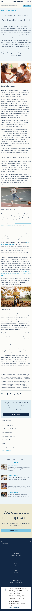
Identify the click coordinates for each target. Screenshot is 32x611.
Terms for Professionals (16, 582)
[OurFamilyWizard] (16, 1)
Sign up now (16, 414)
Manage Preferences (14, 607)
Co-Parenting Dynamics (7, 425)
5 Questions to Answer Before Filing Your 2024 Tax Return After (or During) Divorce (19, 495)
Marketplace (16, 572)
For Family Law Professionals (8, 439)
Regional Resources (16, 555)
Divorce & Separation (7, 432)
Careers (16, 568)
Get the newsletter (16, 530)
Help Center (16, 553)
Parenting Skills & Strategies (8, 447)
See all (16, 462)
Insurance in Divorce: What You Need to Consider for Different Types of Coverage (19, 487)
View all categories (6, 450)
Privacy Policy (16, 585)
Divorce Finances (13, 465)
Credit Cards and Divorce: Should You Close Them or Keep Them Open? (18, 478)
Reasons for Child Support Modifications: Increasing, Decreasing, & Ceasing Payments (19, 469)
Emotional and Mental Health (9, 436)
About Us (16, 563)
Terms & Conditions (16, 580)
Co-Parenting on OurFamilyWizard (10, 428)
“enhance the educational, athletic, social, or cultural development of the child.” (16, 273)
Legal (3, 443)
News (16, 570)
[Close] (27, 590)
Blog (16, 565)
